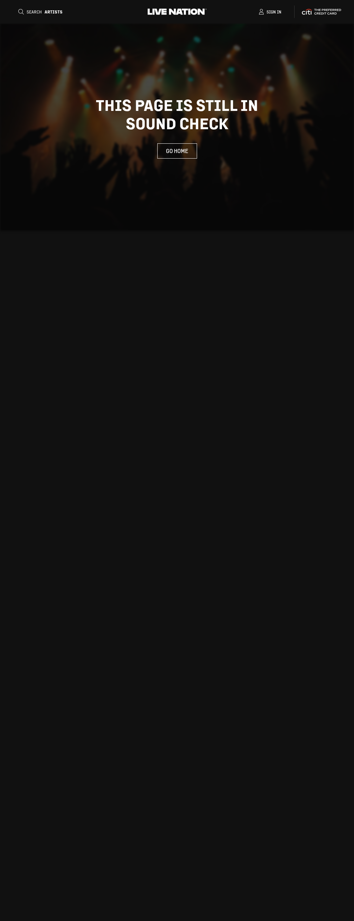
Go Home (177, 150)
